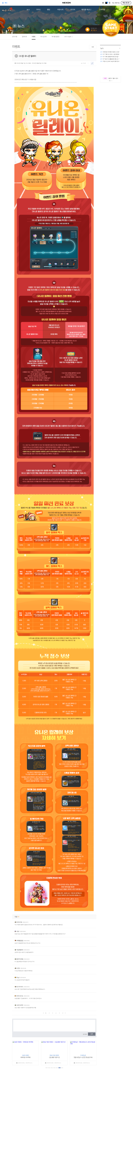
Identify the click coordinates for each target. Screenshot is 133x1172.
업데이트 (24, 37)
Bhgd (17, 977)
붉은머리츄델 (19, 959)
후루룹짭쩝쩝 (19, 940)
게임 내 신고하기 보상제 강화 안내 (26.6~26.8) (113, 61)
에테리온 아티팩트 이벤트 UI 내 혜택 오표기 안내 (113, 52)
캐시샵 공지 (43, 37)
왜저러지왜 (19, 922)
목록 (93, 47)
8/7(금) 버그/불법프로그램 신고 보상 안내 (111, 59)
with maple (67, 37)
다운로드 (111, 34)
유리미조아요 (19, 996)
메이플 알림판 (55, 37)
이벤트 (33, 37)
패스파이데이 (19, 987)
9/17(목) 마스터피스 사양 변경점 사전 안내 (112, 54)
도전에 (18, 968)
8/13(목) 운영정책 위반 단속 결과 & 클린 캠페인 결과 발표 (115, 56)
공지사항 (14, 37)
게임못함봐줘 (19, 950)
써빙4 (17, 931)
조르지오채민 (19, 1005)
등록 (91, 1034)
